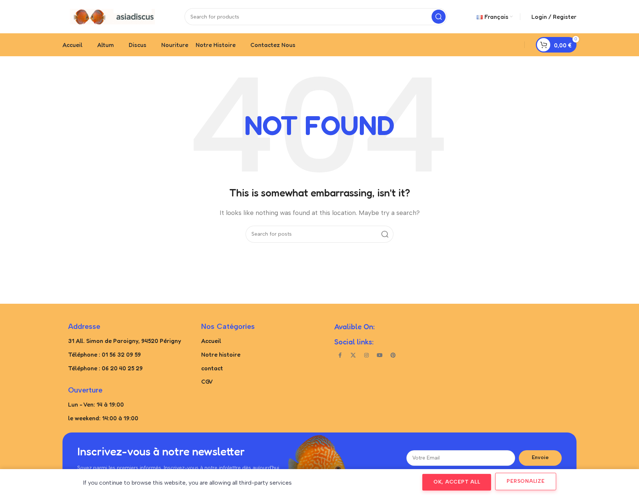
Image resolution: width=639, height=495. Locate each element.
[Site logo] (108, 16)
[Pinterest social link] (393, 355)
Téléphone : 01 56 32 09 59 (104, 354)
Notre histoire (220, 354)
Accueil (211, 340)
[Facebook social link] (339, 355)
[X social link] (353, 355)
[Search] (439, 17)
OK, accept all (456, 482)
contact (212, 368)
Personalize (525, 481)
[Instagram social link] (366, 355)
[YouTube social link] (379, 355)
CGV (207, 381)
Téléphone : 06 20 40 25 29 (105, 368)
